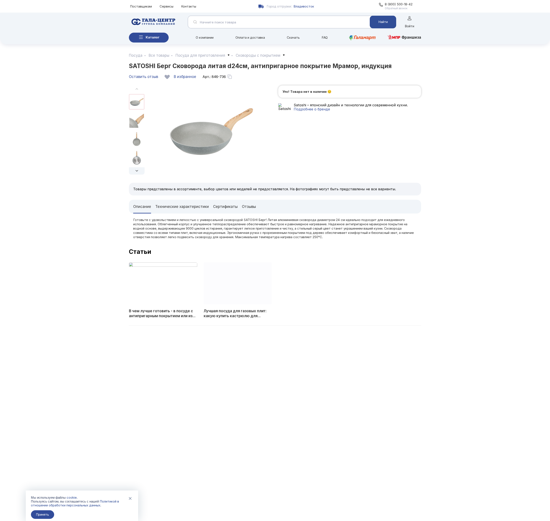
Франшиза (411, 37)
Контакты (188, 6)
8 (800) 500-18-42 (398, 4)
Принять (42, 514)
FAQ (325, 37)
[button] (137, 171)
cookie (72, 497)
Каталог (152, 37)
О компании (205, 37)
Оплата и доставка (250, 37)
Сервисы (166, 6)
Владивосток (303, 6)
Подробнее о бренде (312, 109)
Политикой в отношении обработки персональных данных (75, 503)
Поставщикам (141, 6)
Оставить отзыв (143, 77)
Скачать (293, 37)
